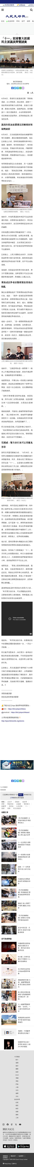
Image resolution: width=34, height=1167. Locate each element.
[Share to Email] (23, 88)
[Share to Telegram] (18, 88)
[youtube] (20, 1124)
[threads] (11, 1124)
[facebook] (7, 1124)
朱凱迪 (11, 806)
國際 (17, 1069)
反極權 (18, 804)
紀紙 (17, 1102)
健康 (17, 1093)
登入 (20, 794)
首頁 (2, 21)
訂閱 (11, 798)
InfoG (17, 1075)
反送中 (9, 802)
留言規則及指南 (3, 789)
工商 (17, 1117)
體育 (17, 1105)
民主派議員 (17, 808)
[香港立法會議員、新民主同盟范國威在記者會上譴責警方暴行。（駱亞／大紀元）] (17, 485)
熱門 (23, 21)
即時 (18, 21)
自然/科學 (17, 1099)
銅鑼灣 (3, 806)
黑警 (2, 804)
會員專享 (11, 21)
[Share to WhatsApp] (20, 88)
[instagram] (3, 1124)
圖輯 (17, 1114)
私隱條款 (5, 1157)
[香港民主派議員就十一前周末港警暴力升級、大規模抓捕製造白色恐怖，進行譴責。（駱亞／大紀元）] (17, 56)
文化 (17, 1096)
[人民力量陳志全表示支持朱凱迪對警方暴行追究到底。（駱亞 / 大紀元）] (17, 351)
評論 (17, 1084)
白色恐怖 (19, 806)
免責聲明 (21, 1156)
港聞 (28, 21)
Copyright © (6, 1159)
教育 (17, 1108)
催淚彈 (24, 802)
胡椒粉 (17, 802)
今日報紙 (17, 1056)
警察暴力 (27, 804)
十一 (26, 806)
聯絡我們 (13, 1156)
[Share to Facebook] (12, 88)
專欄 (17, 1078)
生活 (17, 1090)
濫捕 (2, 808)
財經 (17, 1072)
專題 (17, 1081)
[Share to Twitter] (15, 88)
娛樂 (17, 1111)
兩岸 (17, 1066)
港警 (8, 808)
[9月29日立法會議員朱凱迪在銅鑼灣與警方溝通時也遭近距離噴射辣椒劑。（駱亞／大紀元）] (17, 196)
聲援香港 (10, 804)
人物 (17, 1087)
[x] (16, 1124)
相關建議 (5, 1156)
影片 (17, 1059)
